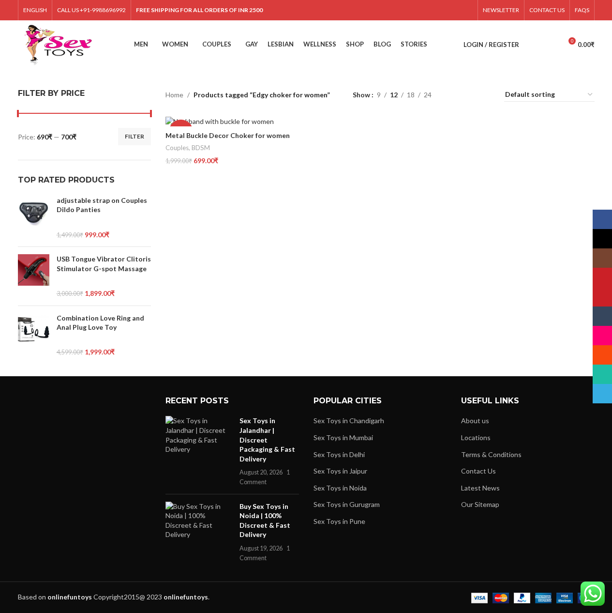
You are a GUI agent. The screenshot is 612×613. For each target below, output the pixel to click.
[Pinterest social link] (405, 10)
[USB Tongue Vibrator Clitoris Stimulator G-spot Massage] (33, 276)
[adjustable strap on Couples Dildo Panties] (33, 217)
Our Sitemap (480, 504)
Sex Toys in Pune (339, 521)
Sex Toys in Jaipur (340, 471)
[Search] (532, 44)
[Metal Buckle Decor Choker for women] (233, 121)
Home (174, 95)
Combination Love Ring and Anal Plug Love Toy (100, 323)
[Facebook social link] (356, 10)
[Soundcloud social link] (442, 10)
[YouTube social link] (393, 10)
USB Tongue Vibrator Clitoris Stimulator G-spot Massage (104, 264)
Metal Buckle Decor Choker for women (227, 135)
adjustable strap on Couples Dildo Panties (102, 205)
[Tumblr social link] (417, 10)
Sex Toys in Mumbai (343, 437)
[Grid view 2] (454, 95)
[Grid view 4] (485, 95)
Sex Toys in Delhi (339, 454)
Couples (177, 148)
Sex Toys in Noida (340, 488)
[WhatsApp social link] (454, 10)
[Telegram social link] (466, 10)
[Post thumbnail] (198, 451)
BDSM (201, 148)
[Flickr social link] (429, 10)
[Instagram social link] (380, 10)
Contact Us (478, 471)
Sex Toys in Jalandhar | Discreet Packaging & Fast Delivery (267, 439)
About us (475, 420)
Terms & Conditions (491, 454)
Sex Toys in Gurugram (346, 504)
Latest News (480, 488)
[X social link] (368, 10)
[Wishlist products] (550, 44)
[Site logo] (58, 44)
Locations (476, 437)
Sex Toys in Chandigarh (348, 420)
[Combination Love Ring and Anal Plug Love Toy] (33, 335)
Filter (134, 136)
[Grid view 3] (469, 95)
